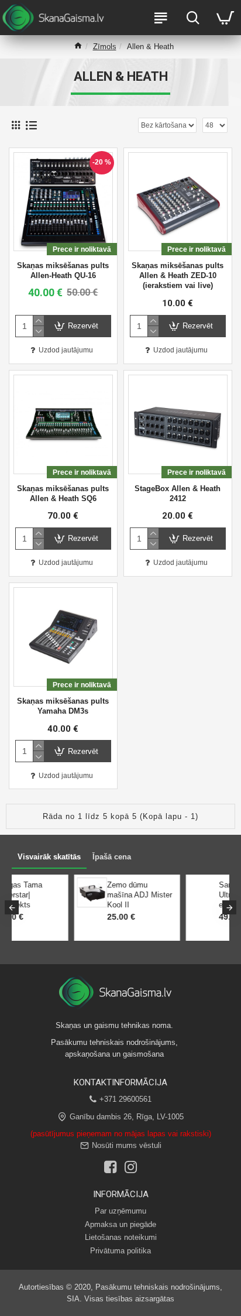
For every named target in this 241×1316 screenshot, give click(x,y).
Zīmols (104, 46)
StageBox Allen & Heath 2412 (178, 493)
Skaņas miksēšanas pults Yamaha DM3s (63, 706)
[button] (12, 907)
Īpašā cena (111, 856)
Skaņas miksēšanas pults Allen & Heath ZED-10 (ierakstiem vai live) (177, 275)
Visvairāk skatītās (49, 856)
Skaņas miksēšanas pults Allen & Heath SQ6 (63, 493)
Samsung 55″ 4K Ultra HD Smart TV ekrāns (115, 894)
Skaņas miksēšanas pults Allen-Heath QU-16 (63, 270)
